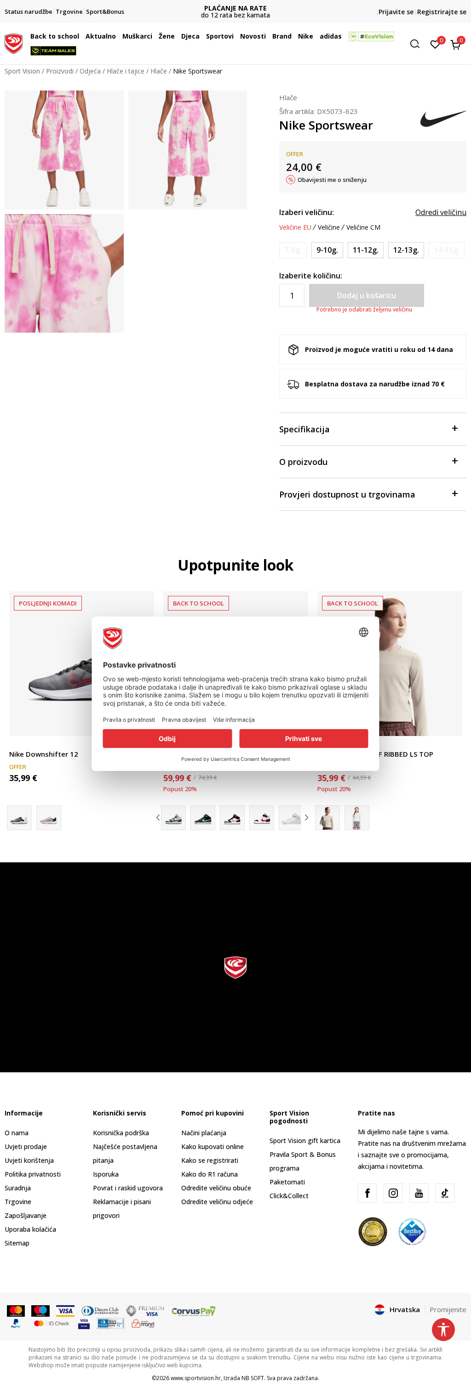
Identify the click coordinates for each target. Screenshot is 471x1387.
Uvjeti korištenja (29, 1160)
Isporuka (106, 1174)
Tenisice (21, 743)
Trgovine (18, 1201)
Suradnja (18, 1187)
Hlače (158, 71)
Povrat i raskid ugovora (128, 1187)
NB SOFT (252, 1378)
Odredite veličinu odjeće (217, 1201)
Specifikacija (304, 429)
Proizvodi (60, 71)
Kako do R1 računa (209, 1174)
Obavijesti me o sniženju (332, 179)
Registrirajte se (441, 11)
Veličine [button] (329, 227)
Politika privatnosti (33, 1174)
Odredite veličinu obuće (216, 1187)
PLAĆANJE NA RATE (235, 8)
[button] (81, 36)
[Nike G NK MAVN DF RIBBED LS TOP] (389, 663)
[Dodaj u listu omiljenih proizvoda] (450, 723)
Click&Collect (289, 1195)
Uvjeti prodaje (26, 1146)
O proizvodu (303, 461)
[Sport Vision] (14, 43)
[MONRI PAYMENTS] (143, 1323)
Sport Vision (22, 71)
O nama (17, 1132)
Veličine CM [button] (363, 227)
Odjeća (90, 71)
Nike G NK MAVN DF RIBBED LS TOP (375, 754)
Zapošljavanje (25, 1215)
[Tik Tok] (445, 1193)
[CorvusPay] (194, 1310)
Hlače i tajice (125, 71)
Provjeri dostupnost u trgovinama (347, 494)
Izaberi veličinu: (306, 212)
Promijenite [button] (448, 1309)
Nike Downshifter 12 (43, 754)
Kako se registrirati (209, 1160)
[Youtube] (419, 1193)
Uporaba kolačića (30, 1229)
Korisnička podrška (121, 1132)
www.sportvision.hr (196, 1378)
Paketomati (287, 1182)
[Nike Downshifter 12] (81, 663)
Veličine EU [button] (295, 227)
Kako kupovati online (212, 1146)
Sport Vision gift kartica (305, 1140)
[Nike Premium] (357, 818)
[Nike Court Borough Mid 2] (173, 818)
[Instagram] (393, 1193)
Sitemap (17, 1243)
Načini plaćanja (203, 1132)
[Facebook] (367, 1193)
